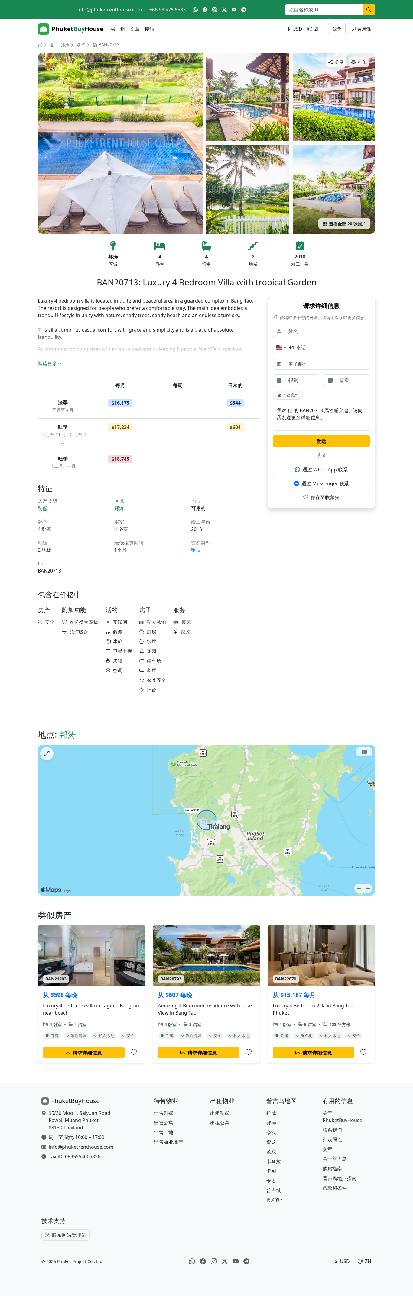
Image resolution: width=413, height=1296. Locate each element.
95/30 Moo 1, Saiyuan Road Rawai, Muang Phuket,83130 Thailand (79, 1120)
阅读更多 (47, 363)
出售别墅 (163, 1113)
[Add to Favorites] (133, 1052)
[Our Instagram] (214, 9)
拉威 (271, 1113)
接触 (149, 29)
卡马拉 (273, 1161)
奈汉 (271, 1132)
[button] (274, 1199)
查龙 (271, 1142)
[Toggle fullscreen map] (47, 753)
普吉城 (273, 1190)
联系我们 (332, 1130)
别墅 (80, 44)
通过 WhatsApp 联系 (325, 469)
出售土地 (163, 1132)
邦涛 (65, 44)
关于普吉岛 (335, 1159)
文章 (135, 29)
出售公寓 (163, 1122)
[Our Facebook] (205, 9)
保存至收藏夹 (325, 497)
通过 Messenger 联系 (325, 483)
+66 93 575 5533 (167, 9)
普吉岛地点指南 (339, 1178)
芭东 (271, 1151)
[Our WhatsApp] (195, 9)
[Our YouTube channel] (234, 9)
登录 (337, 28)
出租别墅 (219, 1113)
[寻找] (369, 9)
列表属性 (361, 28)
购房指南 (332, 1168)
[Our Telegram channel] (243, 9)
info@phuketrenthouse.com (109, 9)
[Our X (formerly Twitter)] (224, 9)
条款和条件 (335, 1188)
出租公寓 (219, 1122)
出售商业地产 (168, 1142)
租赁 (196, 550)
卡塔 (271, 1180)
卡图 (271, 1171)
